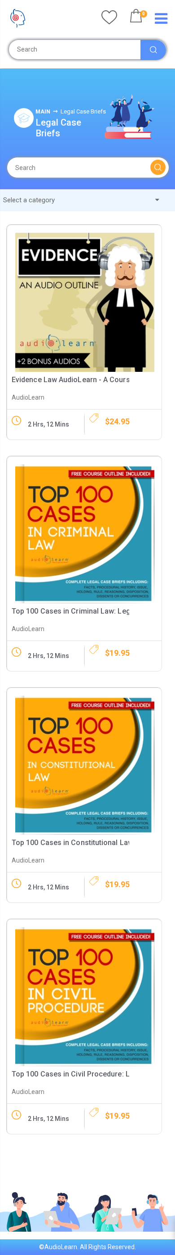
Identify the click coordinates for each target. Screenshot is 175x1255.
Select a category (30, 200)
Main (42, 112)
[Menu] (161, 20)
